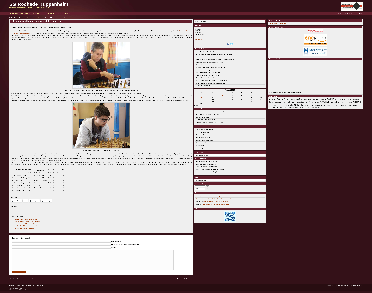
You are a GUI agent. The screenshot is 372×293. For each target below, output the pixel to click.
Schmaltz (272, 107)
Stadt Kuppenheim (202, 148)
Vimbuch (286, 107)
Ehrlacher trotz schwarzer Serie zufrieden (209, 62)
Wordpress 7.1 (20, 288)
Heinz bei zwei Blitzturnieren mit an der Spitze (211, 112)
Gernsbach (356, 99)
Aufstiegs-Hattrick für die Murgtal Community (210, 169)
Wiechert (299, 107)
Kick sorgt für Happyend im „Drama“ (27, 221)
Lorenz (278, 105)
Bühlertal (308, 99)
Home (12, 13)
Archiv (52, 13)
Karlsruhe (333, 102)
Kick (338, 102)
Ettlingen (349, 99)
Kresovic (357, 102)
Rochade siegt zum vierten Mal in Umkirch (216, 204)
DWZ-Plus (331, 99)
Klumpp (349, 102)
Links (59, 13)
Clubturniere (36, 13)
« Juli (196, 105)
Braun (302, 99)
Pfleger (306, 105)
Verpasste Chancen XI (203, 85)
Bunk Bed (203, 173)
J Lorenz (316, 102)
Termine (46, 13)
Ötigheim (317, 107)
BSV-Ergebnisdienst (202, 132)
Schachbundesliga (202, 142)
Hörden (292, 102)
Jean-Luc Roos (307, 102)
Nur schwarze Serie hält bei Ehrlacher (208, 72)
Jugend (27, 13)
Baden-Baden (283, 99)
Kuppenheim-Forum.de (203, 137)
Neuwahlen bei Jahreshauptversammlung (209, 51)
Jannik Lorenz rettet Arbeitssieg (26, 219)
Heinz (283, 102)
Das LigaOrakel (201, 196)
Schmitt (279, 107)
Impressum (66, 13)
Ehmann (341, 99)
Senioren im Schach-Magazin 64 (206, 164)
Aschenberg (272, 99)
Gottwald (278, 102)
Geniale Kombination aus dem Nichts (27, 226)
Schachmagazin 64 (342, 105)
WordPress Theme (23, 285)
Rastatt (319, 105)
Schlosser (354, 105)
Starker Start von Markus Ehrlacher (207, 78)
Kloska (342, 102)
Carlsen (315, 99)
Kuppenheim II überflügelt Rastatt (207, 161)
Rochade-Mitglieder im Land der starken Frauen (211, 80)
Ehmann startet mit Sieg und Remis (207, 75)
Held (287, 102)
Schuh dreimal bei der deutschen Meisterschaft (211, 67)
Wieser (305, 107)
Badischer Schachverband (204, 129)
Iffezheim (298, 102)
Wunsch (311, 107)
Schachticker (200, 145)
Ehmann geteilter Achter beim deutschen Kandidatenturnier (215, 59)
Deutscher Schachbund (203, 135)
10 (201, 98)
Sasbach (331, 105)
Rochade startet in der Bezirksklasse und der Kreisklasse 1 (215, 54)
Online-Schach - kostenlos (277, 23)
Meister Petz (285, 105)
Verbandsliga (40, 18)
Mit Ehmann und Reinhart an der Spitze (208, 57)
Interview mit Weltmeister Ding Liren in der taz (211, 172)
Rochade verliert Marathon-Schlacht (27, 224)
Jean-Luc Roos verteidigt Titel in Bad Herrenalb (211, 83)
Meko (293, 104)
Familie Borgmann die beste (24, 228)
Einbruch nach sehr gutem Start (206, 70)
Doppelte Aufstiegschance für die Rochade (222, 196)
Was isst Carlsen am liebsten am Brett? (216, 201)
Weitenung (292, 107)
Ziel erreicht (200, 65)
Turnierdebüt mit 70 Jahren (183, 279)
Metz (300, 104)
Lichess (272, 105)
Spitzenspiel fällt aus (203, 117)
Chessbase (322, 99)
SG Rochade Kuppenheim (38, 4)
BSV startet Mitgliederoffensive (206, 119)
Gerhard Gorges (22, 23)
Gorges (271, 102)
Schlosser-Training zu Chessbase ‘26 (208, 166)
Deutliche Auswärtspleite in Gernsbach (23, 279)
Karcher (324, 101)
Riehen (324, 105)
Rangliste (19, 13)
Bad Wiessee (294, 99)
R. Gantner (313, 105)
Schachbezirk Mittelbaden (204, 140)
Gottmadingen (64, 23)
